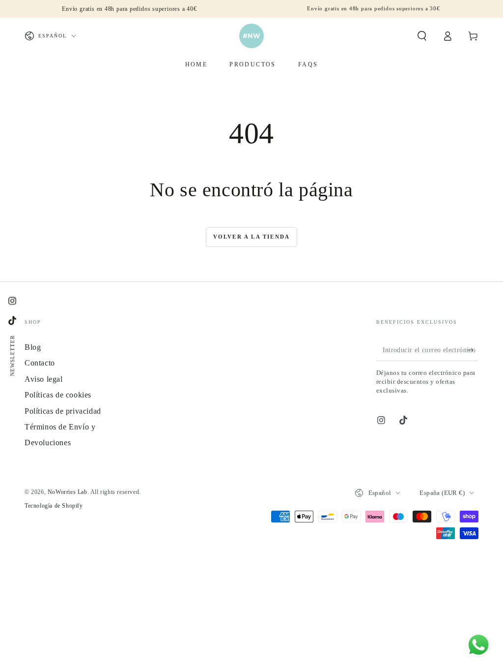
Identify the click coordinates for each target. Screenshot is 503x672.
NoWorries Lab (67, 492)
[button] (422, 36)
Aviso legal (44, 379)
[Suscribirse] (472, 350)
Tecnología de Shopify (54, 505)
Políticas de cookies (58, 395)
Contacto (40, 363)
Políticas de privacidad (63, 411)
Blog (33, 347)
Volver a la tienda (251, 237)
